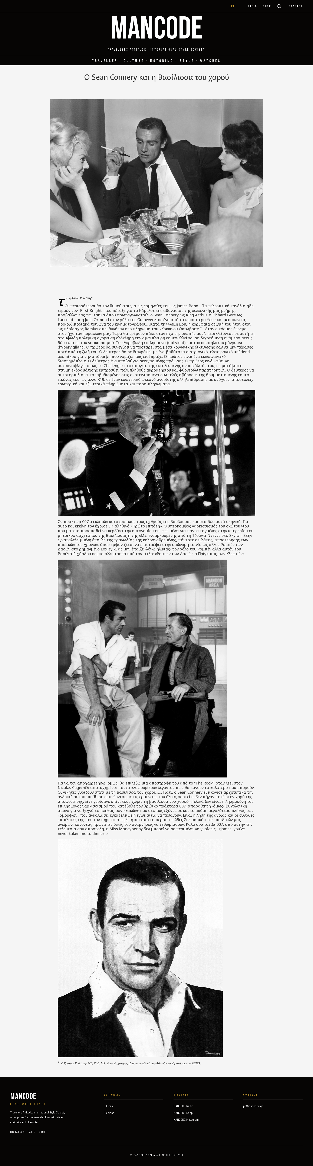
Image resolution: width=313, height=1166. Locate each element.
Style (187, 60)
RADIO (252, 6)
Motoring (162, 60)
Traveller (105, 60)
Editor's (108, 1106)
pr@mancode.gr (253, 1106)
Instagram (17, 1131)
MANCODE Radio (183, 1106)
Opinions (109, 1113)
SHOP (267, 6)
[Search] (279, 6)
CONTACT (296, 6)
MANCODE (156, 29)
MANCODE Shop (183, 1113)
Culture (134, 60)
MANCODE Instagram (186, 1119)
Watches (210, 60)
